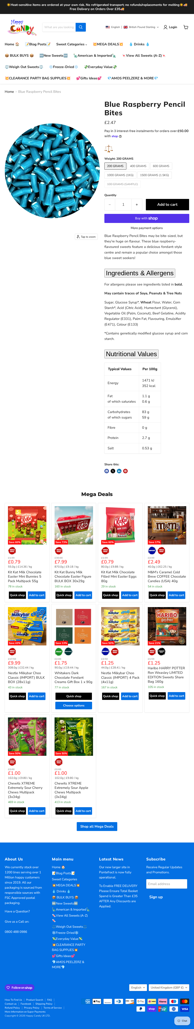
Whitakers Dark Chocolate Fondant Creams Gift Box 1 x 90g (73, 677)
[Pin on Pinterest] (125, 471)
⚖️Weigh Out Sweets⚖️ (24, 67)
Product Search (34, 1000)
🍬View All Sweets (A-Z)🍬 (144, 55)
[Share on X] (113, 471)
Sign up (156, 897)
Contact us (10, 1004)
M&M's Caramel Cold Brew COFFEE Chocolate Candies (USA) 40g (167, 576)
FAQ (49, 1000)
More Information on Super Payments (25, 1012)
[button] (132, 27)
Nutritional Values (131, 353)
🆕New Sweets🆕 (53, 55)
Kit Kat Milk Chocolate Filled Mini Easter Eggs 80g (119, 576)
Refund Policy (12, 1008)
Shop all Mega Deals (97, 826)
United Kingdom (167, 988)
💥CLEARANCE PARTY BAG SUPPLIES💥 (37, 78)
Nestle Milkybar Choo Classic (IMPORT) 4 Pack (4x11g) (120, 677)
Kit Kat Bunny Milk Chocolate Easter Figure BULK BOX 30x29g (73, 576)
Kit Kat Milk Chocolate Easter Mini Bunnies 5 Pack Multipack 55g (24, 576)
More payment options (147, 228)
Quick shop (17, 595)
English (136, 988)
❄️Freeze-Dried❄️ (63, 67)
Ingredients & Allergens (140, 273)
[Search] (81, 27)
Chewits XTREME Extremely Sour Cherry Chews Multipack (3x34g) (25, 790)
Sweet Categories (70, 44)
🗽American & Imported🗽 (94, 55)
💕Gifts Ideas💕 (89, 78)
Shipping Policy (43, 1004)
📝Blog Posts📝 (38, 44)
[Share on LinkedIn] (119, 471)
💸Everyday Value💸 (100, 67)
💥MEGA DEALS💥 (108, 44)
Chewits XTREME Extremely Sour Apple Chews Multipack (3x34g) (71, 790)
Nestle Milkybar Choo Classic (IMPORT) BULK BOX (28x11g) (26, 677)
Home (9, 92)
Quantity (110, 195)
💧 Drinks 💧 (139, 44)
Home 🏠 (12, 44)
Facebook (26, 1004)
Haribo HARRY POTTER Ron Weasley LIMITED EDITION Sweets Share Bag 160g (166, 675)
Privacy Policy (31, 1008)
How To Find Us (13, 1000)
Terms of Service (53, 1008)
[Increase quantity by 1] (137, 204)
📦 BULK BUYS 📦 (19, 55)
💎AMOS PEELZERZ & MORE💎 (132, 78)
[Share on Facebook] (106, 471)
